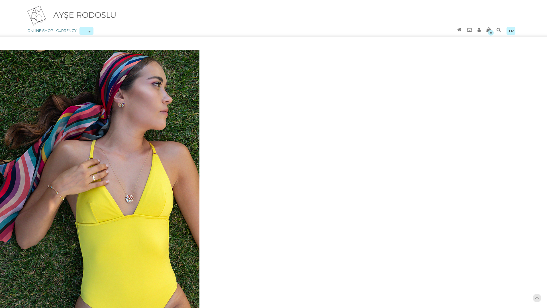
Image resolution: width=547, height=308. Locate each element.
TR (511, 31)
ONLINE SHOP (40, 31)
